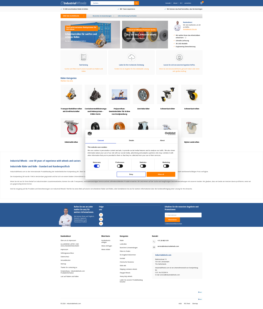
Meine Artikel (105, 249)
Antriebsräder (143, 109)
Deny (131, 174)
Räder (122, 240)
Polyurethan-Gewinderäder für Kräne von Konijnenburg (119, 111)
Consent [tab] (101, 140)
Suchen (136, 3)
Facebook (101, 215)
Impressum (64, 249)
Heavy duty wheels (126, 276)
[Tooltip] (185, 38)
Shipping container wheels (128, 269)
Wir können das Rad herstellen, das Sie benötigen (184, 9)
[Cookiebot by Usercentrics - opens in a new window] (166, 133)
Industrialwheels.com (74, 303)
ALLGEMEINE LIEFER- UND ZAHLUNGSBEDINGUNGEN (70, 245)
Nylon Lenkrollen (191, 142)
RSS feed (187, 303)
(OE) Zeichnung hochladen (127, 16)
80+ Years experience (127, 9)
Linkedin (101, 219)
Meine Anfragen (106, 246)
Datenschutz (65, 257)
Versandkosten (65, 260)
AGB (180, 303)
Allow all (161, 174)
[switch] (120, 166)
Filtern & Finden (125, 251)
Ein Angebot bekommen (128, 255)
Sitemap (63, 264)
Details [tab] (131, 140)
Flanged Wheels (125, 273)
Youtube (101, 223)
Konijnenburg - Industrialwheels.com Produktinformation (73, 272)
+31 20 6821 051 (163, 240)
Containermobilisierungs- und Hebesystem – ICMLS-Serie (95, 111)
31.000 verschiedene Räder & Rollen (75, 9)
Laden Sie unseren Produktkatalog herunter (131, 281)
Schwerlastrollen (191, 109)
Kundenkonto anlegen (105, 241)
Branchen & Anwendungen (129, 248)
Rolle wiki (123, 266)
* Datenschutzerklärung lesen (173, 223)
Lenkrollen (123, 244)
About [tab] (162, 140)
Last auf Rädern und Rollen (70, 276)
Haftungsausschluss (67, 253)
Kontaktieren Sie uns (190, 29)
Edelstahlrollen (71, 142)
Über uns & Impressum (68, 240)
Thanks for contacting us (69, 267)
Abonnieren (172, 220)
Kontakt (122, 258)
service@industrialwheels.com (168, 246)
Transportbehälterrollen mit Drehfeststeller (71, 110)
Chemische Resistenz (127, 262)
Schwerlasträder (167, 109)
